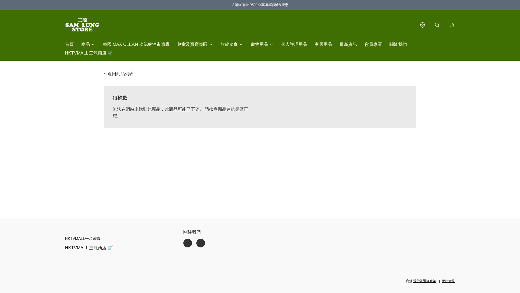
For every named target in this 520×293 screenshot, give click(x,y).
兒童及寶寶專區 (192, 44)
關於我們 (398, 44)
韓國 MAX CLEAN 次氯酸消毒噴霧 (136, 44)
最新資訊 (348, 44)
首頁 (69, 44)
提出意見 (448, 281)
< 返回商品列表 (119, 73)
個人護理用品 (294, 44)
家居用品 (323, 44)
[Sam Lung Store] (82, 25)
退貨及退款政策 (424, 281)
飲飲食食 (229, 44)
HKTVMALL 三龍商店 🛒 (89, 53)
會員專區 (373, 44)
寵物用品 (259, 44)
